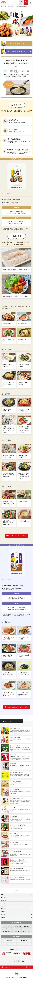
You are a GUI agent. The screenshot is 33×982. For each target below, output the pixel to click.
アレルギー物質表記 (16, 926)
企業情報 (3, 911)
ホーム (4, 6)
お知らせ (3, 909)
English (30, 967)
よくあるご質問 (6, 931)
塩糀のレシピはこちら (17, 43)
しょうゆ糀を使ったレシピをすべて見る (17, 707)
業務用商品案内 (17, 936)
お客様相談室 (17, 923)
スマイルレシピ (5, 903)
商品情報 (3, 897)
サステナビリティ (5, 914)
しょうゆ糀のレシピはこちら (17, 51)
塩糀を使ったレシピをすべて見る (17, 536)
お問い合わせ (9, 944)
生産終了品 (26, 926)
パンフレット (24, 944)
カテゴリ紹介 (24, 940)
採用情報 (3, 917)
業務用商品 (9, 940)
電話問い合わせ (26, 931)
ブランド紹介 (11, 6)
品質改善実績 (7, 926)
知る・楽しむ (4, 906)
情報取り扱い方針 (5, 967)
